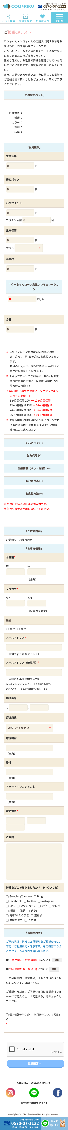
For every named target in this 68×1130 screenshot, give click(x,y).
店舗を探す (25, 21)
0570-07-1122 (54, 6)
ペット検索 (8, 21)
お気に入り (42, 21)
